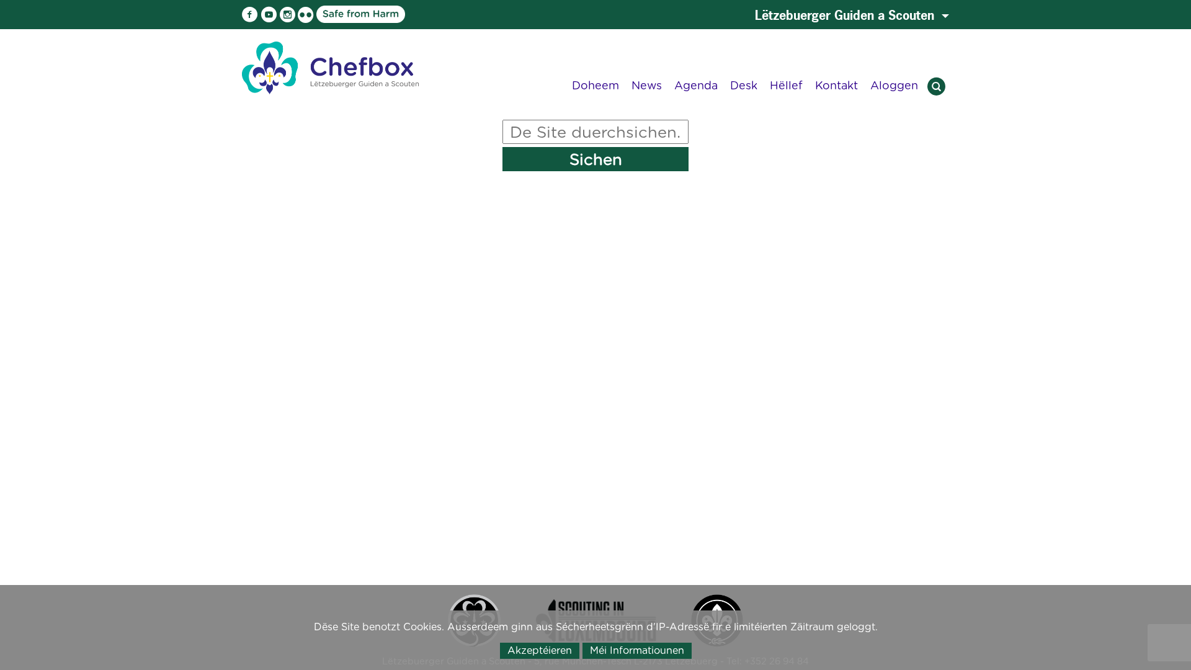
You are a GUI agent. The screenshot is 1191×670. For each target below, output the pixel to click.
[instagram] (287, 15)
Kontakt (836, 85)
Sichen (595, 159)
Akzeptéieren (539, 650)
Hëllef (786, 85)
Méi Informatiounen (637, 650)
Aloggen (894, 85)
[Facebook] (250, 15)
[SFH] (324, 14)
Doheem (595, 85)
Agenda (696, 85)
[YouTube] (269, 15)
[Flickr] (306, 15)
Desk (743, 85)
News (646, 85)
